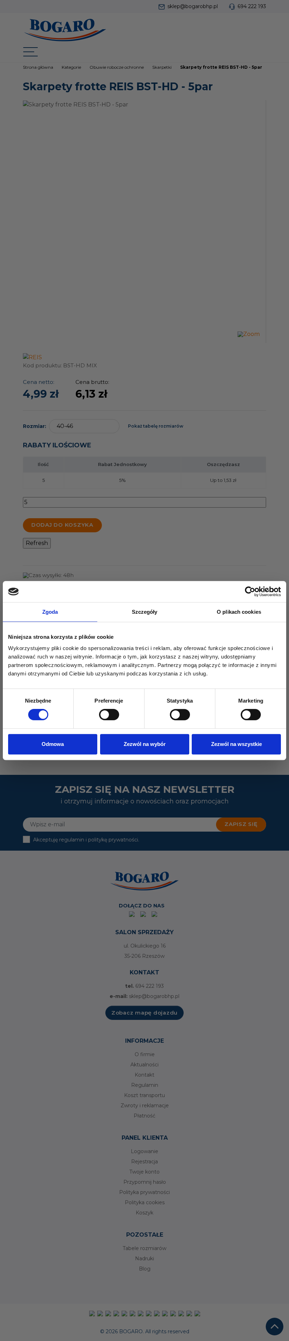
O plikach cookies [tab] (239, 612)
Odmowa (53, 744)
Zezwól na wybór (145, 744)
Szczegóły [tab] (145, 612)
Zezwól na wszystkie (236, 744)
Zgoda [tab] (50, 612)
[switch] (109, 714)
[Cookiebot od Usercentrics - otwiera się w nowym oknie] (250, 591)
